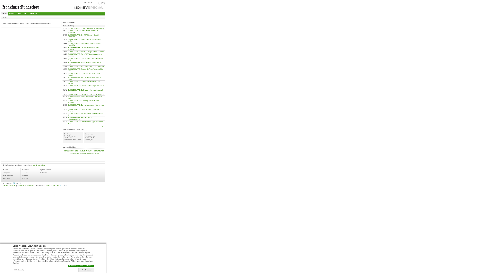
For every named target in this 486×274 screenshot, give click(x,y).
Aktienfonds (85, 150)
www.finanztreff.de (39, 165)
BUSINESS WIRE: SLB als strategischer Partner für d (86, 28)
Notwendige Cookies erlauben (81, 266)
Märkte (11, 14)
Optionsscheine (45, 170)
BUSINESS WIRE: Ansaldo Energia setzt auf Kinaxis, (86, 52)
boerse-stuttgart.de (52, 185)
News (5, 14)
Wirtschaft (25, 170)
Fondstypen (89, 140)
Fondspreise (74, 153)
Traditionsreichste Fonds (72, 140)
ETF (25, 14)
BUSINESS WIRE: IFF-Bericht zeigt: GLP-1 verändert (86, 67)
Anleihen (25, 176)
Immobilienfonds (70, 151)
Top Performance (70, 136)
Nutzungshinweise (9, 185)
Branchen (6, 179)
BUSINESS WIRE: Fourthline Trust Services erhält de (86, 94)
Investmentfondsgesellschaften (89, 153)
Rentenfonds (98, 151)
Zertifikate (33, 14)
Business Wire (69, 22)
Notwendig (20, 270)
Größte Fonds (68, 138)
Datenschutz (21, 185)
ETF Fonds (25, 173)
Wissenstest (89, 138)
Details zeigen (87, 270)
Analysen (6, 173)
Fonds (19, 14)
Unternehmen (8, 176)
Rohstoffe (43, 173)
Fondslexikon (90, 136)
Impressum (30, 185)
